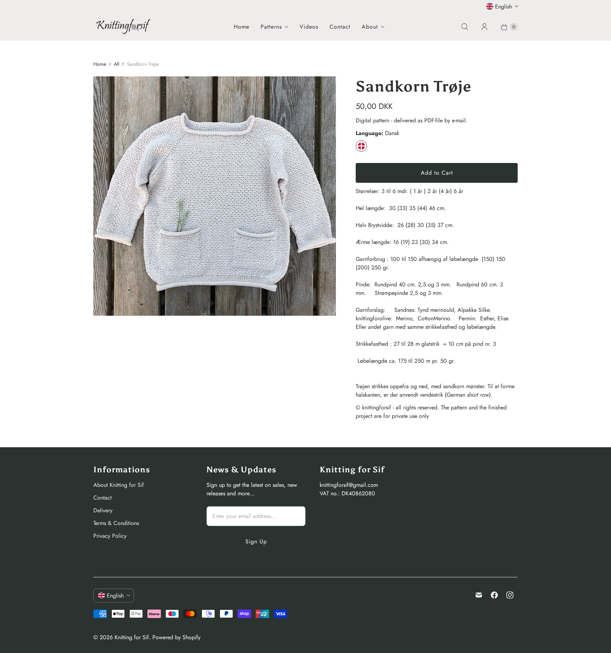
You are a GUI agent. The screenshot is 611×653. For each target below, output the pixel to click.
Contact (340, 27)
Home (241, 27)
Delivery (102, 510)
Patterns (271, 27)
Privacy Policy (110, 536)
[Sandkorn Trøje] (214, 196)
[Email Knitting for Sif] (479, 595)
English (503, 6)
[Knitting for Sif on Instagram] (510, 595)
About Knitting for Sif (118, 485)
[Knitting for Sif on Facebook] (494, 595)
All (116, 64)
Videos (308, 27)
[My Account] (484, 26)
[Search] (465, 26)
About (370, 27)
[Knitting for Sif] (123, 26)
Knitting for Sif (132, 637)
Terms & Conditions (116, 523)
